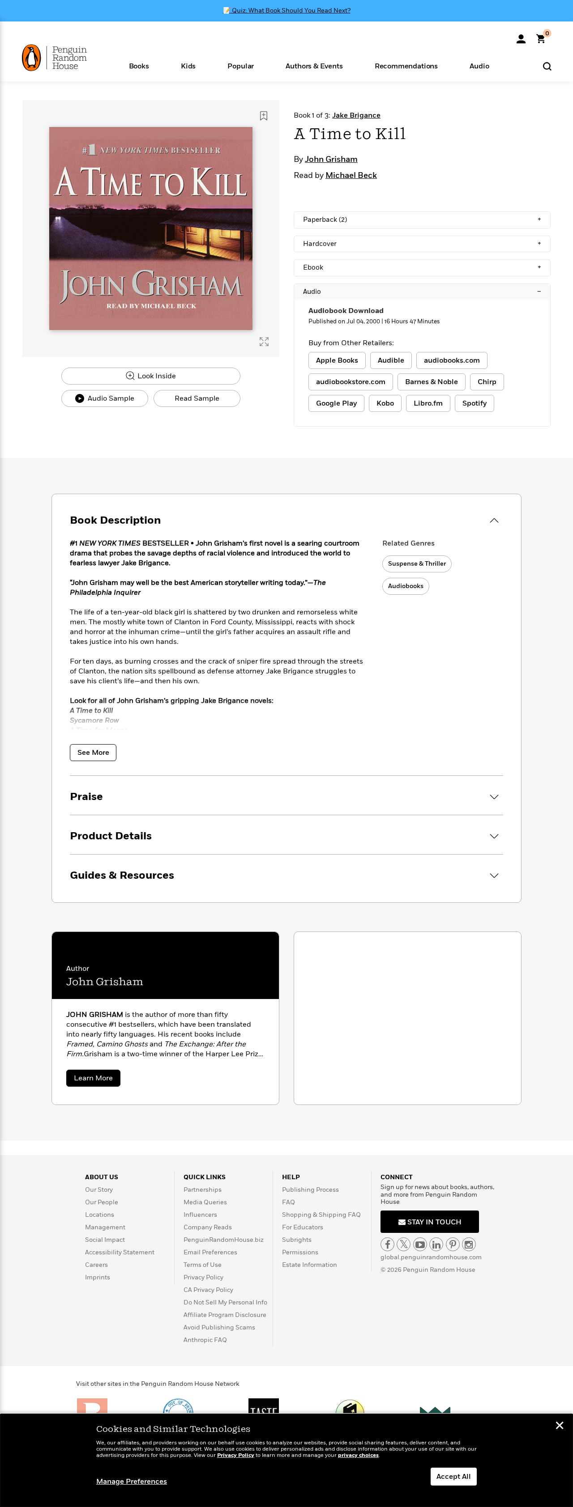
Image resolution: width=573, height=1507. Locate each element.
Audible (391, 360)
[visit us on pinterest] (453, 1244)
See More (93, 753)
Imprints (97, 1277)
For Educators (302, 1227)
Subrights (297, 1240)
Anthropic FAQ (205, 1340)
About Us (101, 1177)
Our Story (99, 1189)
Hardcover (422, 244)
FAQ (288, 1202)
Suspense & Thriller (417, 563)
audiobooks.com (452, 360)
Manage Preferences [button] (131, 1481)
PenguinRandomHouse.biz (224, 1240)
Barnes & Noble (431, 382)
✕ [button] (559, 1426)
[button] (139, 65)
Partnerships (203, 1189)
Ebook (422, 267)
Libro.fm (428, 403)
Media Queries (205, 1202)
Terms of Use (203, 1265)
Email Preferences (210, 1252)
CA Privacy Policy (208, 1290)
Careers (96, 1265)
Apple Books (337, 360)
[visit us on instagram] (469, 1244)
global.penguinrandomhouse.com (431, 1257)
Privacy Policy (203, 1277)
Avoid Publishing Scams (219, 1327)
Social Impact (105, 1240)
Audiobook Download (346, 310)
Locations (99, 1215)
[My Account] (521, 36)
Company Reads (208, 1227)
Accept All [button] (453, 1477)
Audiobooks (405, 586)
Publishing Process (310, 1189)
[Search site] (547, 66)
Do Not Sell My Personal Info (225, 1302)
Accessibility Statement (119, 1252)
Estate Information (309, 1265)
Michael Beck (351, 175)
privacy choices (358, 1455)
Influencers (200, 1215)
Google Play (336, 403)
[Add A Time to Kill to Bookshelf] (264, 116)
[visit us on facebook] (387, 1244)
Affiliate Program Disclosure (225, 1315)
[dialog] (286, 1460)
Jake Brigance (356, 115)
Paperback (422, 219)
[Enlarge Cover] (264, 341)
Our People (101, 1202)
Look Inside (156, 376)
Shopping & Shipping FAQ (321, 1215)
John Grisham (331, 159)
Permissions (300, 1252)
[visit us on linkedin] (436, 1244)
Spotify (474, 403)
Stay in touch (434, 1222)
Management (105, 1227)
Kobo (385, 403)
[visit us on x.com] (404, 1244)
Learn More (97, 1080)
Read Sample (197, 398)
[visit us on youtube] (420, 1244)
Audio (422, 291)
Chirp (487, 382)
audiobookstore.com (350, 382)
